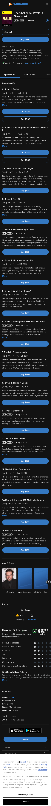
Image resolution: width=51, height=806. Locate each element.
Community (19, 619)
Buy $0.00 (25, 119)
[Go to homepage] (19, 4)
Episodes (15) (9, 75)
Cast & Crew (29, 75)
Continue (25, 802)
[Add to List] (47, 20)
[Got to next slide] (48, 582)
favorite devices (32, 63)
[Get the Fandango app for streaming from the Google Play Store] (33, 731)
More (4, 105)
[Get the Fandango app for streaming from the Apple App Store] (16, 731)
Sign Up (25, 739)
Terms (8, 764)
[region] (25, 780)
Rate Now (32, 619)
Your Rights (42, 770)
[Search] (47, 4)
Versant (23, 762)
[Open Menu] (4, 4)
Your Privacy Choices (26, 795)
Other (12, 697)
